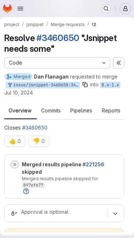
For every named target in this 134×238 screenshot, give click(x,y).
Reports (111, 110)
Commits (51, 110)
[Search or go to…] (106, 8)
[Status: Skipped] (14, 164)
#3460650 (57, 38)
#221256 (93, 164)
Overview (20, 110)
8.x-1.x (110, 85)
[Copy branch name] (85, 84)
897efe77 (33, 185)
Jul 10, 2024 (18, 93)
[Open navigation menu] (20, 8)
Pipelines (81, 110)
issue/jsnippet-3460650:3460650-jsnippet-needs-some (45, 85)
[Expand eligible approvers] (115, 213)
